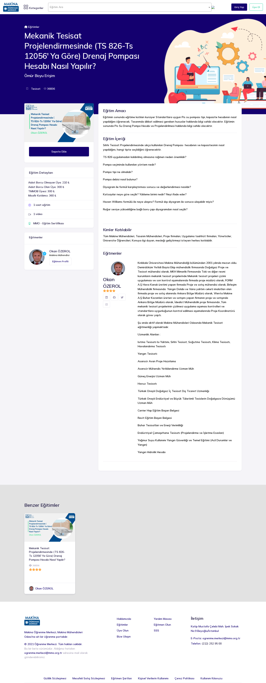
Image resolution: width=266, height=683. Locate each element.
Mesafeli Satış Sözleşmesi (88, 678)
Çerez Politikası (184, 678)
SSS (156, 630)
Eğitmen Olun (162, 624)
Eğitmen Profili (60, 261)
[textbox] (129, 7)
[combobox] (129, 7)
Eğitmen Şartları (121, 678)
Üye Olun (123, 630)
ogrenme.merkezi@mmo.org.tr (43, 653)
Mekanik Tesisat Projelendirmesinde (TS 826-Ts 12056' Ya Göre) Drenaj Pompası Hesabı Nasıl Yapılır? (47, 553)
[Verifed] (44, 254)
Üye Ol (256, 7)
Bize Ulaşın (124, 636)
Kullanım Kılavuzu (211, 678)
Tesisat (35, 88)
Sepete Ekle (59, 151)
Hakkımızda (124, 619)
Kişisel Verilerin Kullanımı (153, 678)
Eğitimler (33, 27)
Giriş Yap (239, 7)
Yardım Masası (163, 619)
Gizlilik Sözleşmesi (55, 678)
